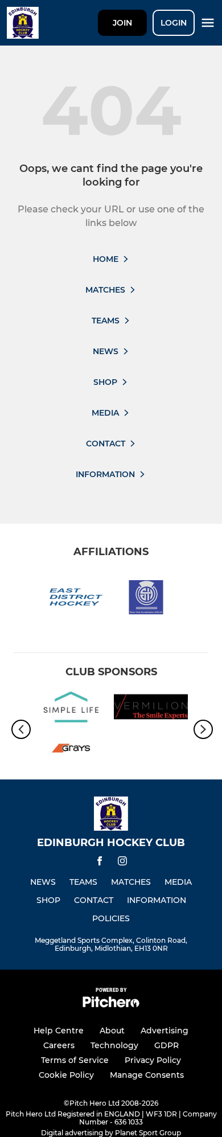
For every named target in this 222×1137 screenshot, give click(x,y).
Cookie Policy (66, 1075)
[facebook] (99, 863)
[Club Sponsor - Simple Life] (71, 708)
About (112, 1030)
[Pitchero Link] (111, 1004)
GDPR (166, 1045)
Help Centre (59, 1030)
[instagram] (122, 863)
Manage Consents (147, 1075)
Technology (114, 1045)
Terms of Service (75, 1060)
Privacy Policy (153, 1060)
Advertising (164, 1030)
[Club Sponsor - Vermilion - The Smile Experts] (151, 708)
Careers (59, 1045)
